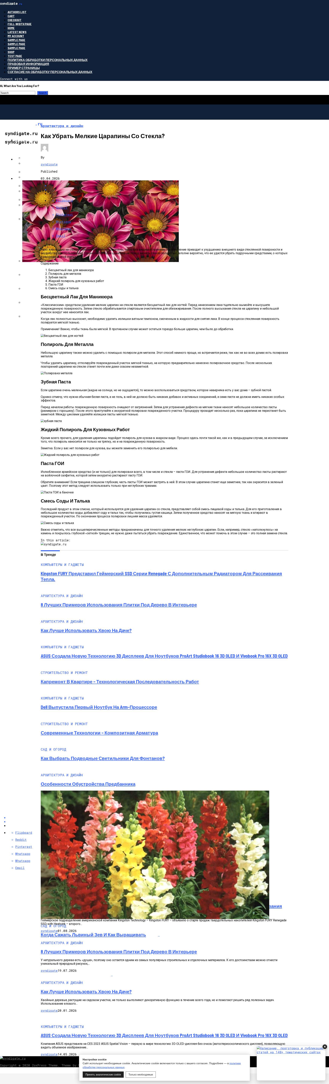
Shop (11, 52)
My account (16, 36)
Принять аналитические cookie (103, 1074)
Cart (11, 16)
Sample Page (16, 40)
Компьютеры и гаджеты (36, 140)
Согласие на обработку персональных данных (50, 72)
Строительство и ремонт (37, 159)
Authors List (17, 12)
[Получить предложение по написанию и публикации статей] (291, 1063)
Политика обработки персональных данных (48, 60)
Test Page (15, 56)
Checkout (15, 20)
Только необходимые (141, 1074)
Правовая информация (28, 64)
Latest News (17, 32)
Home (11, 28)
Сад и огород (26, 178)
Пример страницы (24, 68)
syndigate (49, 164)
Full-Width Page (20, 24)
